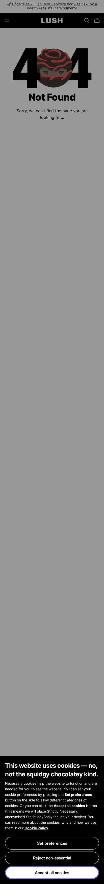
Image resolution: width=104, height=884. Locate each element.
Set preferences (52, 843)
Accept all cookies (52, 872)
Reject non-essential (52, 857)
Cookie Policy (36, 828)
